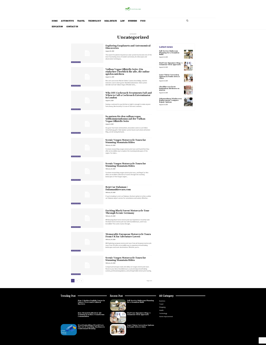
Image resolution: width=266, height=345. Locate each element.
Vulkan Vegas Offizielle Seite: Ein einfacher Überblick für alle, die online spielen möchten (127, 72)
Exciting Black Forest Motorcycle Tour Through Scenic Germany (127, 211)
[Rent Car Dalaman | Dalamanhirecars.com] (87, 194)
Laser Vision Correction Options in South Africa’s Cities (169, 76)
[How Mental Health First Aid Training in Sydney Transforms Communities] (69, 317)
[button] (187, 20)
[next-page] (81, 280)
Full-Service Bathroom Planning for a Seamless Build (169, 52)
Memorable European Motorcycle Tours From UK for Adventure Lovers (128, 235)
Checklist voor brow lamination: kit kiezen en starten (169, 88)
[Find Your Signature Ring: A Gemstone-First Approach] (188, 66)
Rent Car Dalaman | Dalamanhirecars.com (118, 188)
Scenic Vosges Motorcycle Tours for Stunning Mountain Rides (125, 141)
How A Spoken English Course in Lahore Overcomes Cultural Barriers (91, 302)
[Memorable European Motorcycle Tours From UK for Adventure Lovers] (87, 241)
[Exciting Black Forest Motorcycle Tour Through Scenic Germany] (87, 218)
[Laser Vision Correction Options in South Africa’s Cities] (188, 78)
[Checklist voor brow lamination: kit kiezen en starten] (188, 90)
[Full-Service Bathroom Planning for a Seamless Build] (188, 54)
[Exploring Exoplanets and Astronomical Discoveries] (87, 53)
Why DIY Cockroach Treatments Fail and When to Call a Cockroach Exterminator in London (128, 95)
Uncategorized (75, 62)
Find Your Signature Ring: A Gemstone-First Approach (170, 64)
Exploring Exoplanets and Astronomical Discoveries (128, 47)
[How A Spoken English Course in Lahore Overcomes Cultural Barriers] (69, 305)
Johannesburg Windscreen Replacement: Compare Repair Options (170, 100)
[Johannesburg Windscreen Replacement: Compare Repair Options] (188, 102)
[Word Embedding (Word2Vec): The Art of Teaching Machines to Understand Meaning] (69, 329)
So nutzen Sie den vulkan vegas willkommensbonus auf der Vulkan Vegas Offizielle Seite (125, 119)
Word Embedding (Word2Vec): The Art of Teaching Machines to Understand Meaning (91, 327)
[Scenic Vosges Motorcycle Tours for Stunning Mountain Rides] (87, 147)
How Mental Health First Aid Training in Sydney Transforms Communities (91, 314)
